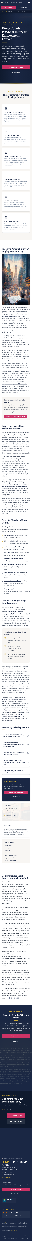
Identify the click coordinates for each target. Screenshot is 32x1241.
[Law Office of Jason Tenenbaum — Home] (12, 2)
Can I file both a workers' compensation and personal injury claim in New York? (15, 744)
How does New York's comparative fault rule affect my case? (15, 753)
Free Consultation (15, 1121)
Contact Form (16, 1041)
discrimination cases (8, 486)
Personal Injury (8, 845)
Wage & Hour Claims (10, 858)
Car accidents (8, 535)
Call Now (9, 7)
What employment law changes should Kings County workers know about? (15, 762)
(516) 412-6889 (16, 72)
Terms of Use (6, 1238)
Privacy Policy (14, 1238)
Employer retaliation (10, 589)
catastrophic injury (15, 612)
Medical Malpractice (10, 853)
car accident (20, 375)
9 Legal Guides (16, 1215)
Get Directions (7, 818)
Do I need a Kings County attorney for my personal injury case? (15, 735)
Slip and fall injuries (10, 541)
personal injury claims (9, 316)
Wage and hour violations (12, 581)
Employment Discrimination (11, 855)
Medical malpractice (10, 547)
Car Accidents (8, 848)
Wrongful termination (11, 572)
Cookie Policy (22, 1238)
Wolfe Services (13, 1230)
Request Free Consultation (16, 792)
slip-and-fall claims (22, 484)
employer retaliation (8, 614)
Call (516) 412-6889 (16, 797)
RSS (27, 1238)
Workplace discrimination (12, 564)
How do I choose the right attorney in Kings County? (15, 771)
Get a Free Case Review (16, 67)
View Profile (6, 1215)
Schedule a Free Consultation (16, 416)
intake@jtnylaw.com (11, 815)
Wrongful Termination (10, 860)
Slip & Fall (7, 850)
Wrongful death (9, 553)
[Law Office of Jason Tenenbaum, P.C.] (16, 1158)
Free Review (24, 7)
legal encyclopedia (10, 710)
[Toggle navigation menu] (29, 2)
